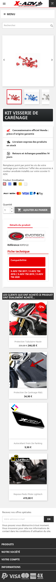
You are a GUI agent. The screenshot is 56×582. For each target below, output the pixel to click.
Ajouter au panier (32, 210)
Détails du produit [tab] (20, 224)
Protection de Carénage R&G (28, 392)
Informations (10, 567)
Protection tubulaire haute (28, 341)
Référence (13, 244)
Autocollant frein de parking (28, 443)
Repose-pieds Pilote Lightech (28, 494)
